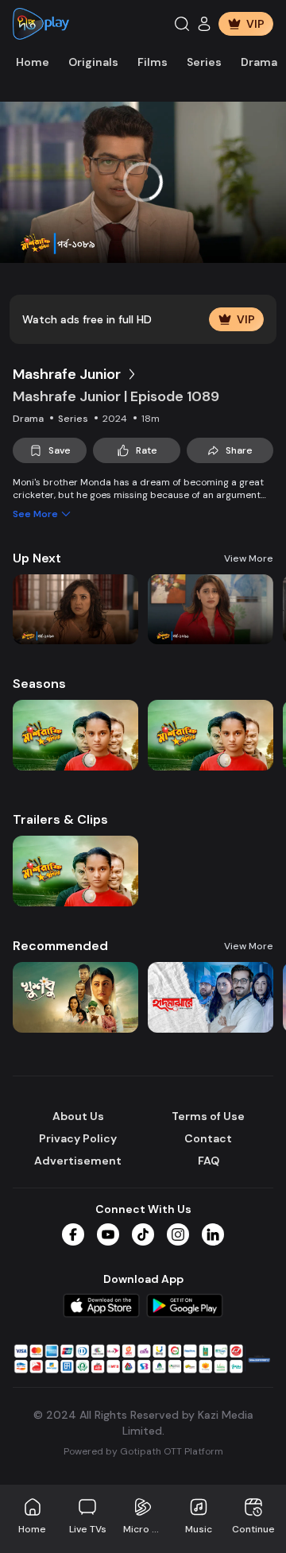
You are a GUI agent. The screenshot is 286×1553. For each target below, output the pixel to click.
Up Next (37, 558)
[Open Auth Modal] (204, 24)
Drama (259, 62)
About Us (78, 1116)
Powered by (143, 1451)
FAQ (208, 1160)
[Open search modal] (182, 24)
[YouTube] (108, 1234)
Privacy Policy (78, 1138)
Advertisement (78, 1160)
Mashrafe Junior (67, 374)
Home (32, 62)
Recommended (60, 945)
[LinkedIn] (213, 1234)
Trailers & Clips (60, 819)
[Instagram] (178, 1234)
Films (152, 62)
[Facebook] (73, 1234)
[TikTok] (143, 1234)
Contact (208, 1138)
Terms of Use (208, 1116)
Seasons (39, 683)
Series (204, 62)
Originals (93, 62)
